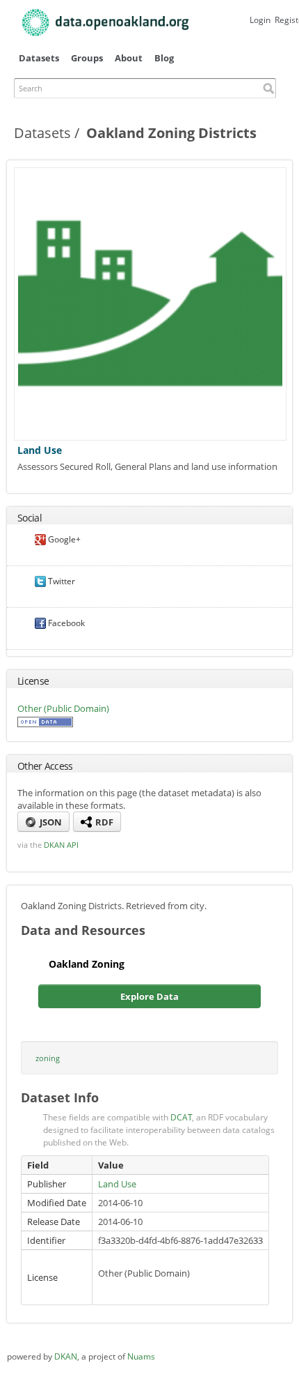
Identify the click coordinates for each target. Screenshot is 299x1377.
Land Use (39, 450)
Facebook (65, 623)
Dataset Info (60, 1097)
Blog (164, 58)
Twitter (60, 581)
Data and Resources (83, 930)
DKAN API (61, 844)
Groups (87, 58)
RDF (103, 822)
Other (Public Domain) (63, 708)
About (129, 58)
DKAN (65, 1356)
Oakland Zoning (86, 964)
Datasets (39, 58)
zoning (47, 1058)
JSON (50, 822)
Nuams (141, 1356)
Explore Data (149, 996)
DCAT (181, 1117)
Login (260, 20)
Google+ (63, 539)
